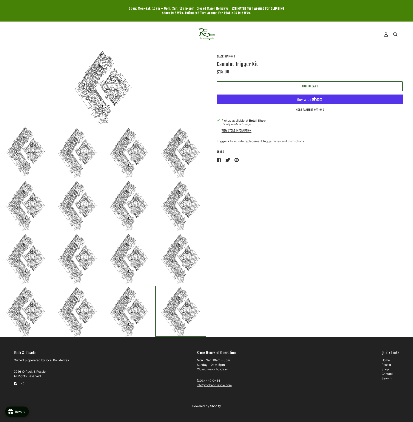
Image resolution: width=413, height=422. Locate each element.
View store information (236, 130)
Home (386, 360)
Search (386, 378)
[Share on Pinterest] (236, 159)
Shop (385, 369)
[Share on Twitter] (228, 159)
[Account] (386, 34)
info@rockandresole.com (214, 385)
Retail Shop (257, 120)
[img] (15, 383)
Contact (387, 373)
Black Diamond (226, 56)
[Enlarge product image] (103, 87)
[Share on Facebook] (219, 159)
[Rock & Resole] (206, 34)
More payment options (310, 109)
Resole (386, 364)
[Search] (395, 34)
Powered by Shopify (206, 406)
